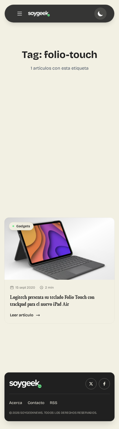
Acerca (15, 402)
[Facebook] (104, 383)
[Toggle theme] (100, 13)
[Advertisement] (59, 144)
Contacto (36, 402)
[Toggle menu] (20, 13)
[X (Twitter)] (91, 383)
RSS (53, 402)
